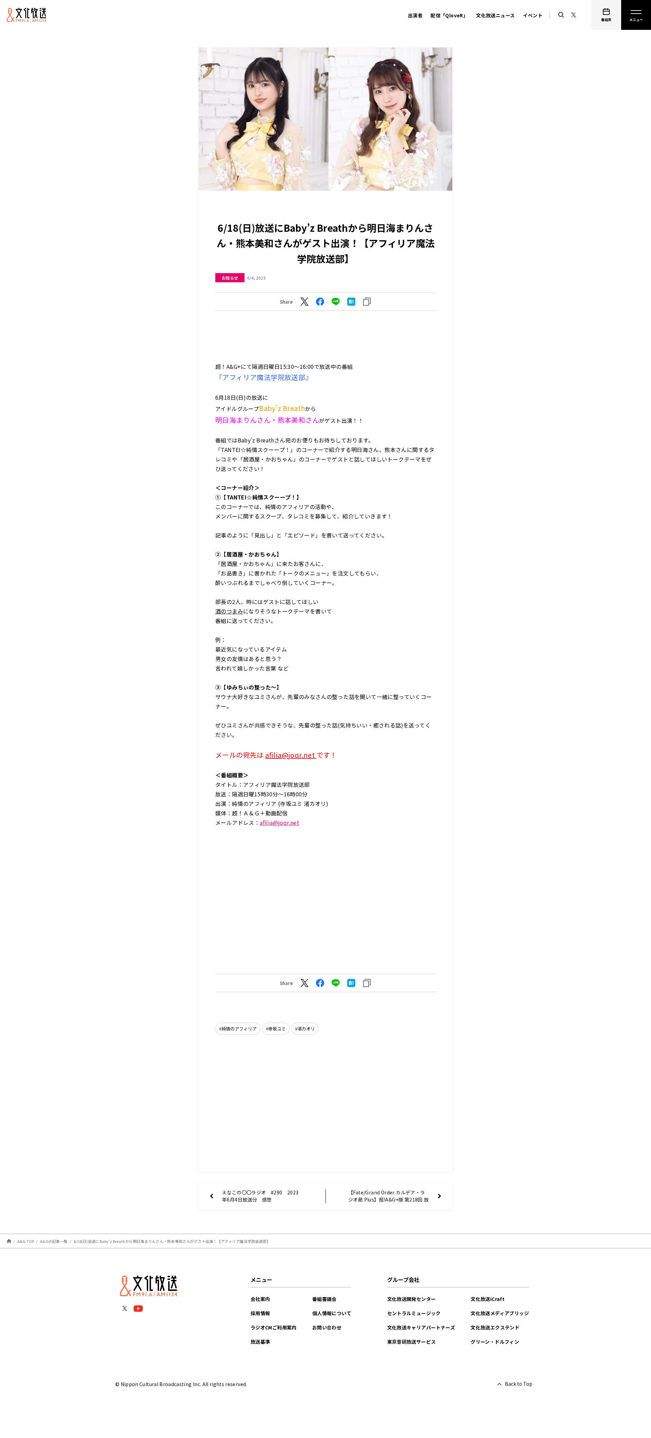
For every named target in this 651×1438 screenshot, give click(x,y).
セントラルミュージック (414, 1313)
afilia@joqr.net (290, 755)
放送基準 (260, 1341)
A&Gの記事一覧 (53, 1241)
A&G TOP (25, 1241)
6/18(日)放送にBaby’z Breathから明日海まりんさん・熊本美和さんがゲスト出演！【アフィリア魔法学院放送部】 (172, 1241)
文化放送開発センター (411, 1298)
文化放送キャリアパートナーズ (421, 1327)
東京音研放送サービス (411, 1341)
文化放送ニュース (495, 15)
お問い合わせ (326, 1327)
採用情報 (260, 1313)
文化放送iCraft (488, 1298)
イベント (532, 15)
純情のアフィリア (239, 1028)
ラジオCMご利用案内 (274, 1327)
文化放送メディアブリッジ (500, 1313)
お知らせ (230, 278)
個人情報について (331, 1313)
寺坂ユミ (277, 1028)
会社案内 (260, 1298)
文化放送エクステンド (495, 1327)
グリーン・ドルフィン (495, 1341)
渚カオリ (306, 1028)
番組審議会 (324, 1298)
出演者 (415, 15)
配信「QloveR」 (449, 15)
